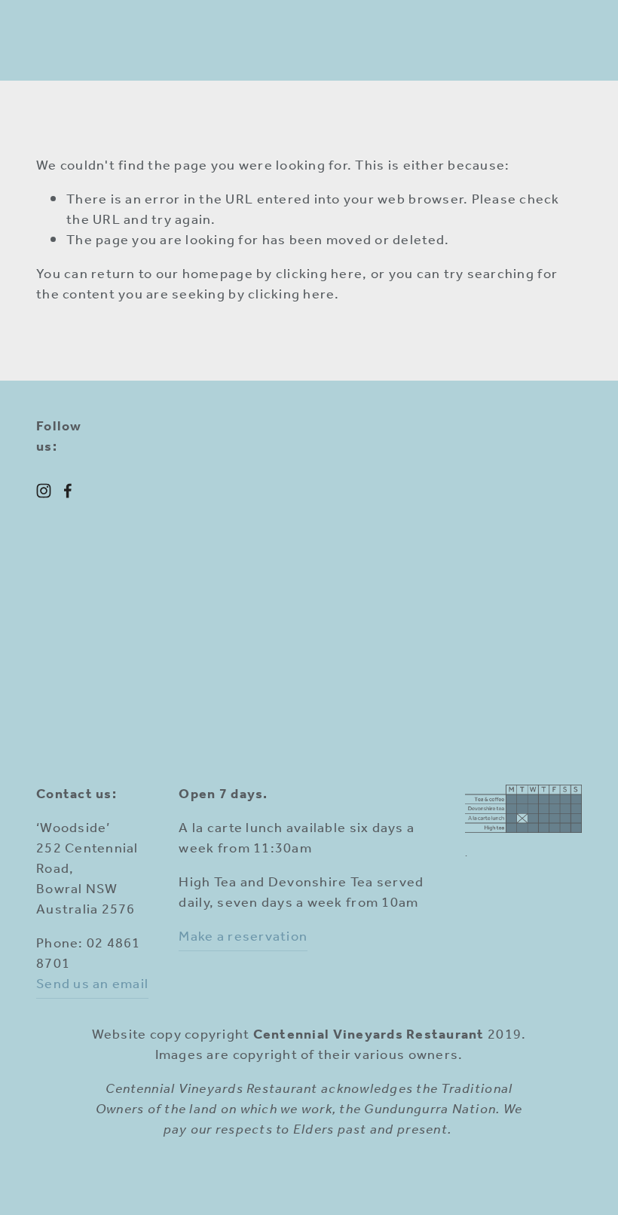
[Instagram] (43, 490)
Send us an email (92, 984)
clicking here (319, 274)
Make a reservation (243, 937)
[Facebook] (67, 490)
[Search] (43, 40)
